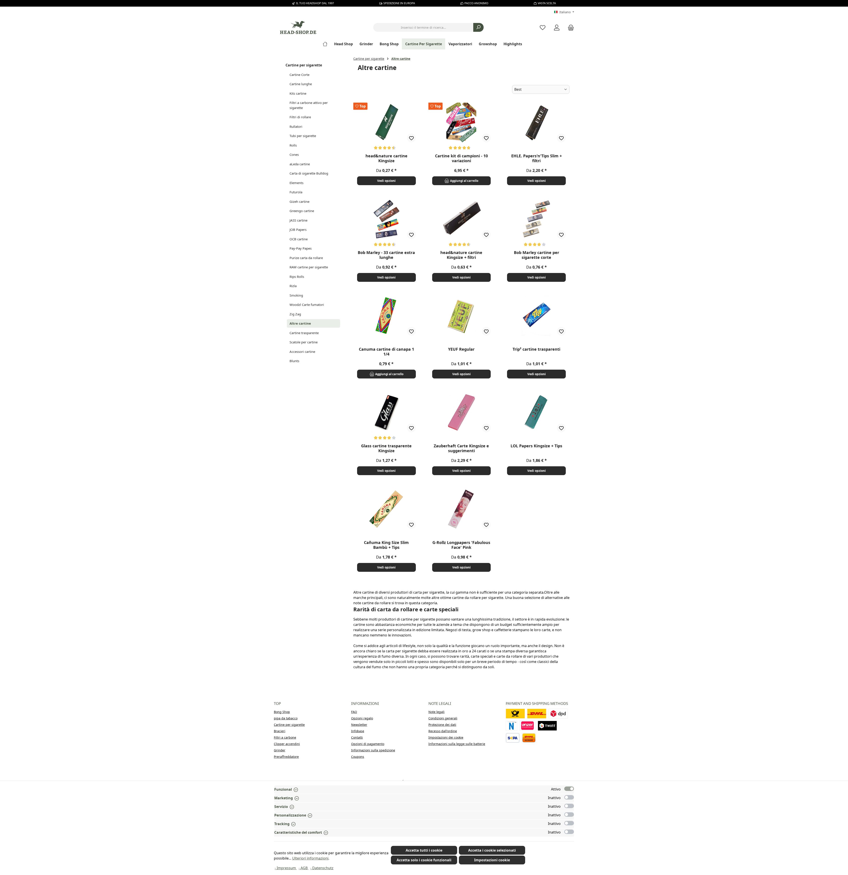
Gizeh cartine (299, 201)
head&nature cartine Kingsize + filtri (461, 255)
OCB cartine (299, 239)
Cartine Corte (299, 74)
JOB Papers (298, 229)
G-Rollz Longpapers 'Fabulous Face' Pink (461, 545)
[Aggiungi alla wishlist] (411, 138)
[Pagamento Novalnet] (511, 726)
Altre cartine (300, 323)
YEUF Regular (461, 349)
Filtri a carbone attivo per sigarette (309, 105)
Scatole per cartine (304, 342)
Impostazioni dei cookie (445, 737)
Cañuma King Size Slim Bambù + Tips (386, 545)
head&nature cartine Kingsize (386, 158)
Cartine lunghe (301, 84)
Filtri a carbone (285, 737)
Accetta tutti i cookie (424, 850)
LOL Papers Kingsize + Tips (536, 445)
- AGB (304, 868)
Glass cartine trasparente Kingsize (386, 448)
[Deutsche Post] (515, 714)
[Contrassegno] (529, 738)
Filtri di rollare (300, 117)
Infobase (357, 731)
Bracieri (279, 731)
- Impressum (286, 868)
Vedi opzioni (386, 181)
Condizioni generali (442, 718)
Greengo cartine (302, 211)
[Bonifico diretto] (527, 726)
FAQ (354, 712)
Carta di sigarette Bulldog (309, 173)
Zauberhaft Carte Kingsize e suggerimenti (461, 448)
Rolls (293, 145)
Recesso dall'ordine (442, 731)
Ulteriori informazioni (310, 858)
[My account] (557, 27)
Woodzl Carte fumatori (307, 304)
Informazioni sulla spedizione (373, 750)
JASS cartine (298, 220)
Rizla (293, 286)
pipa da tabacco (285, 718)
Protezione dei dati (442, 725)
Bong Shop (282, 712)
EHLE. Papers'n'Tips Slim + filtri (536, 158)
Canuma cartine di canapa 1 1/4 (386, 351)
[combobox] (423, 27)
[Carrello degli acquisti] (569, 27)
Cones (294, 154)
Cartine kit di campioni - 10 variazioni (461, 158)
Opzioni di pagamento (367, 744)
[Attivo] (569, 789)
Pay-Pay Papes (301, 248)
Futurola (296, 192)
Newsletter (359, 725)
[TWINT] (547, 726)
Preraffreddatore (286, 757)
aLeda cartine (300, 164)
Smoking (296, 295)
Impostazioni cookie (492, 860)
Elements (296, 183)
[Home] (327, 43)
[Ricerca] (478, 27)
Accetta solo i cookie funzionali (424, 860)
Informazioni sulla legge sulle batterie (456, 744)
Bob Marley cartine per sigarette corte (536, 255)
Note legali (436, 712)
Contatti (357, 737)
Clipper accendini (287, 744)
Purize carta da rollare (306, 258)
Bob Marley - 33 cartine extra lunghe (386, 255)
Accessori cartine (302, 351)
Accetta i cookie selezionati (492, 850)
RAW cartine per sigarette (309, 267)
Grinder (279, 750)
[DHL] (536, 714)
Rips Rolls (297, 276)
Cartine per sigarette (304, 65)
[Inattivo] (569, 797)
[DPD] (558, 714)
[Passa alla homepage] (298, 27)
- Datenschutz (321, 868)
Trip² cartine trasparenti (536, 349)
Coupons (357, 757)
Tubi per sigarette (303, 136)
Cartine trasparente (304, 333)
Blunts (294, 361)
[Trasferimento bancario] (513, 738)
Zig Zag (295, 314)
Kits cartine (298, 93)
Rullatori (296, 126)
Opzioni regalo (362, 718)
